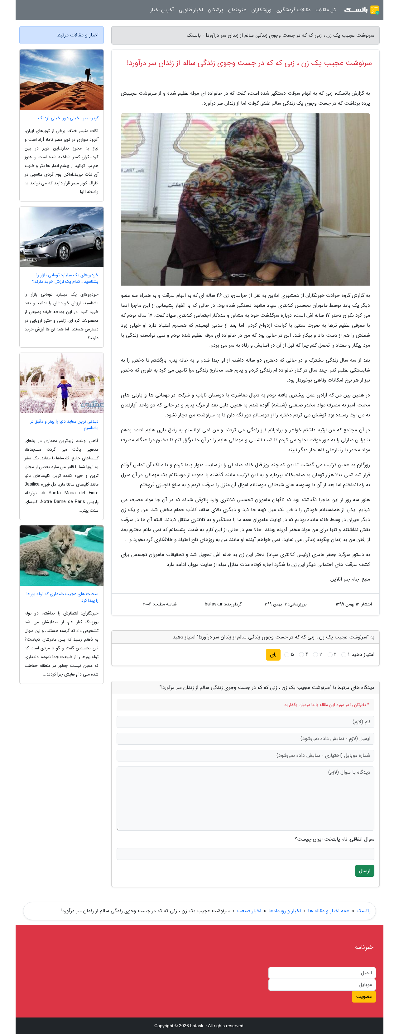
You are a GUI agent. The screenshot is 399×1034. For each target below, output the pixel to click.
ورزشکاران (262, 10)
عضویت (364, 996)
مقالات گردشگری (293, 10)
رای (273, 654)
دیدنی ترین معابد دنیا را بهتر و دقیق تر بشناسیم (64, 424)
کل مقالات (325, 10)
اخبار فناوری (191, 10)
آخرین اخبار (162, 10)
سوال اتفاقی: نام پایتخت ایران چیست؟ (334, 839)
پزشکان (215, 10)
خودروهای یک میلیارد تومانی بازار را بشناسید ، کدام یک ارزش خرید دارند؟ (65, 278)
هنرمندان (237, 10)
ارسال (364, 871)
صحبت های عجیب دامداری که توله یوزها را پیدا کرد (62, 597)
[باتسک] (362, 9)
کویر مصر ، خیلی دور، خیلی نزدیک (68, 118)
